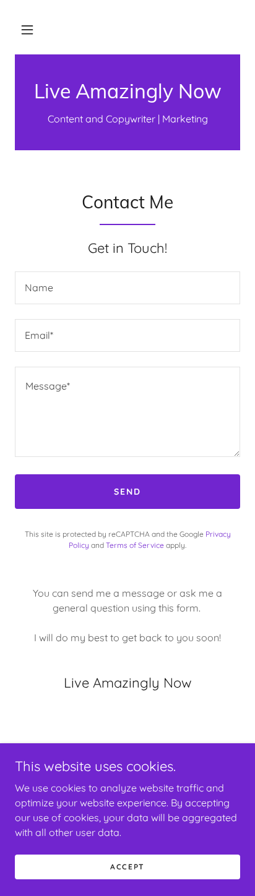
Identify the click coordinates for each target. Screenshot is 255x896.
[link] (127, 91)
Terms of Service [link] (135, 545)
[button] (27, 29)
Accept (127, 866)
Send (127, 491)
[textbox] (127, 287)
